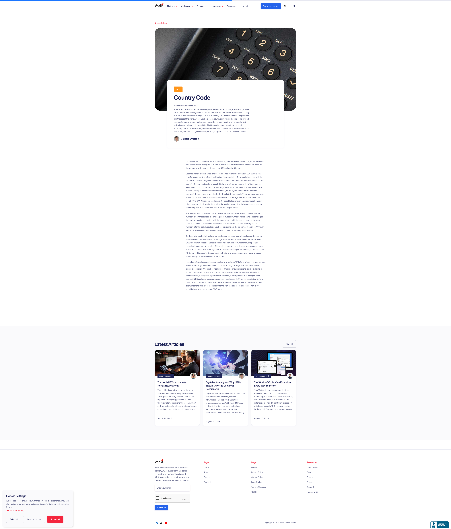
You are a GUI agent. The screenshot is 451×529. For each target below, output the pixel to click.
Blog (309, 472)
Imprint (254, 467)
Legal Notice (256, 482)
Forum (309, 477)
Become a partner (271, 6)
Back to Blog (161, 23)
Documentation (313, 467)
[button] (172, 6)
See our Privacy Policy (15, 510)
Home (206, 467)
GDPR (254, 492)
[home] (159, 6)
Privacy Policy (257, 472)
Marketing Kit (312, 492)
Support (310, 487)
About (245, 6)
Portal (309, 482)
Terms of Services (258, 487)
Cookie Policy (257, 477)
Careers (207, 477)
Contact (207, 482)
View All (289, 344)
